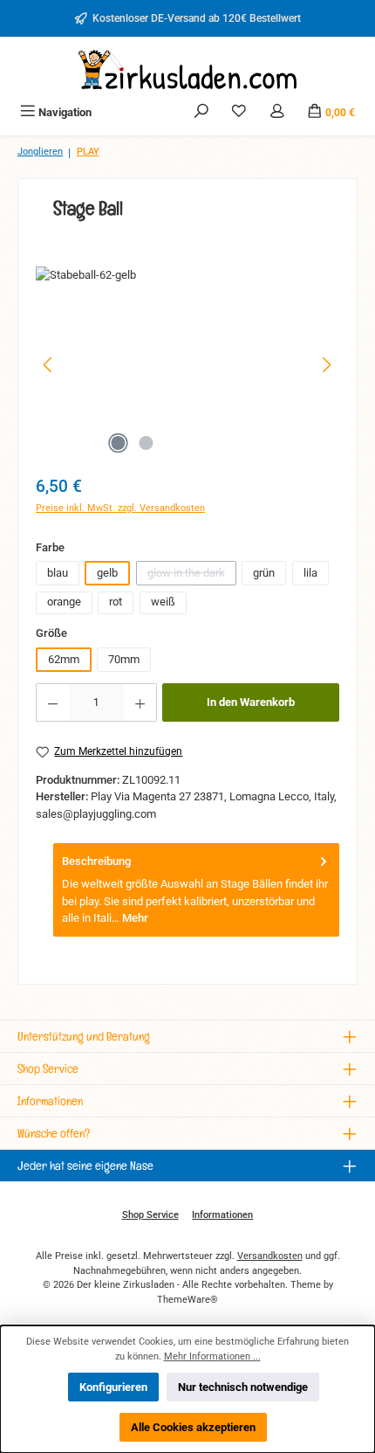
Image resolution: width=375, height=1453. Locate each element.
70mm (124, 659)
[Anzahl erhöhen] (140, 702)
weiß (163, 601)
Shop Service (150, 1215)
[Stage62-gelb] (187, 364)
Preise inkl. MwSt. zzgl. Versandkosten (120, 508)
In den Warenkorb (251, 702)
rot (115, 601)
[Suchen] (201, 112)
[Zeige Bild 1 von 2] (118, 443)
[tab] (196, 890)
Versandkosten (270, 1256)
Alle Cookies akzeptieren (193, 1427)
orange (64, 601)
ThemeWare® (187, 1299)
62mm (63, 659)
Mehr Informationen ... (212, 1356)
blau (57, 572)
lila (310, 572)
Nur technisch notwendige (243, 1387)
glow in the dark (191, 575)
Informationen (222, 1215)
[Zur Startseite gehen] (187, 69)
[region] (187, 364)
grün (264, 572)
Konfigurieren (113, 1387)
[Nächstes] (326, 364)
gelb (107, 572)
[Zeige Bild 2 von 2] (146, 443)
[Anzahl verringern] (52, 702)
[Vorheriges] (49, 364)
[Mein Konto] (277, 112)
